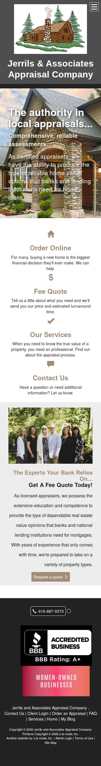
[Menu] (94, 6)
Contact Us (50, 377)
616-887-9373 (51, 611)
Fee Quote (50, 291)
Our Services (50, 334)
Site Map (50, 742)
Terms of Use (84, 738)
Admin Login (64, 738)
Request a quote (48, 577)
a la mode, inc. (43, 738)
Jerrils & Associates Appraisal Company (51, 68)
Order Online (50, 247)
